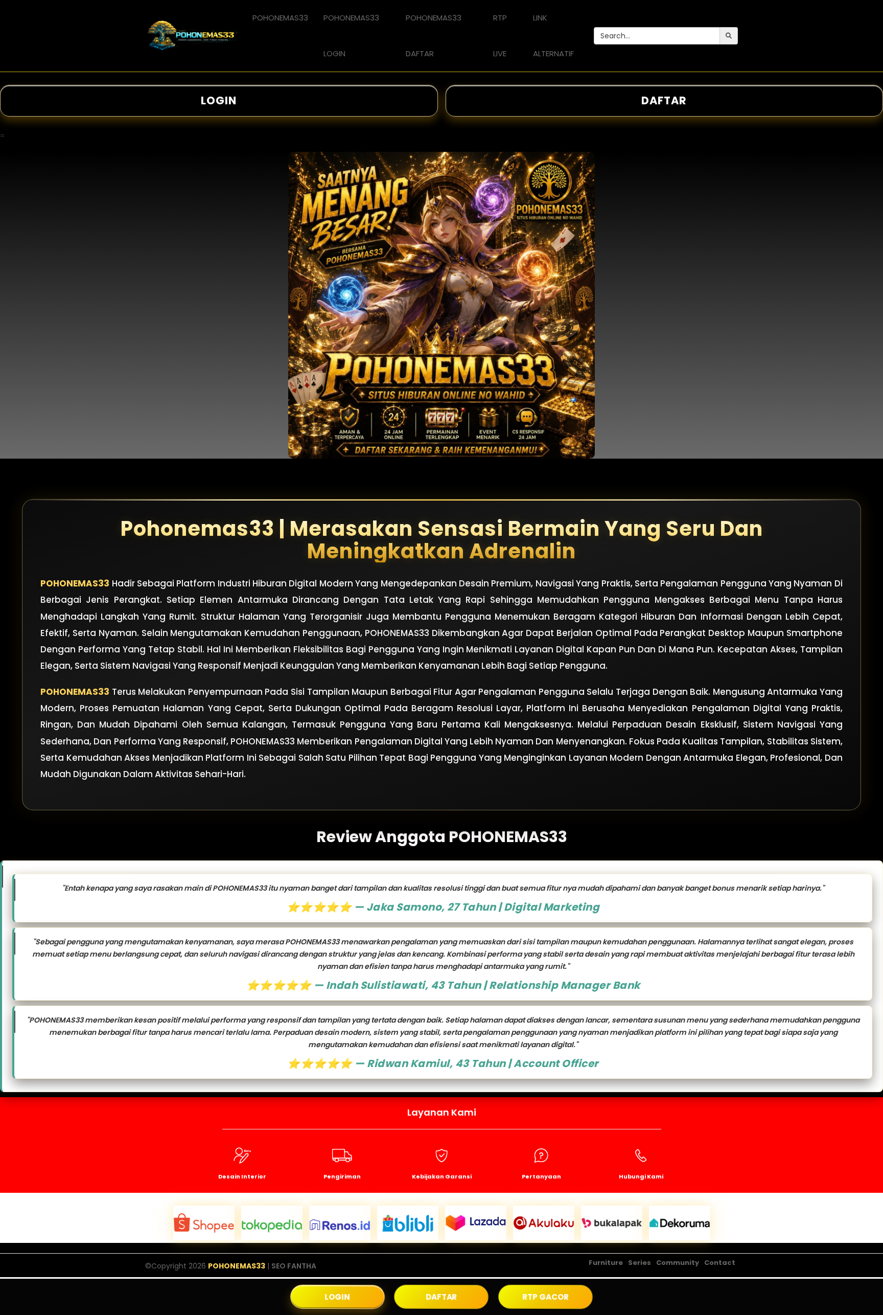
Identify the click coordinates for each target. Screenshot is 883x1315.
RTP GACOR (545, 1296)
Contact (719, 1262)
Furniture (606, 1262)
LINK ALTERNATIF (553, 35)
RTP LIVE (500, 35)
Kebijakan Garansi (442, 1176)
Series (639, 1262)
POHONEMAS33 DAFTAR (433, 35)
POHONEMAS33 (280, 17)
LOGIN (219, 100)
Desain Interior (242, 1176)
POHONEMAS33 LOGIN (351, 35)
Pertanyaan (541, 1176)
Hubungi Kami (641, 1176)
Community (677, 1262)
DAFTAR (441, 1296)
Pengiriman (342, 1176)
